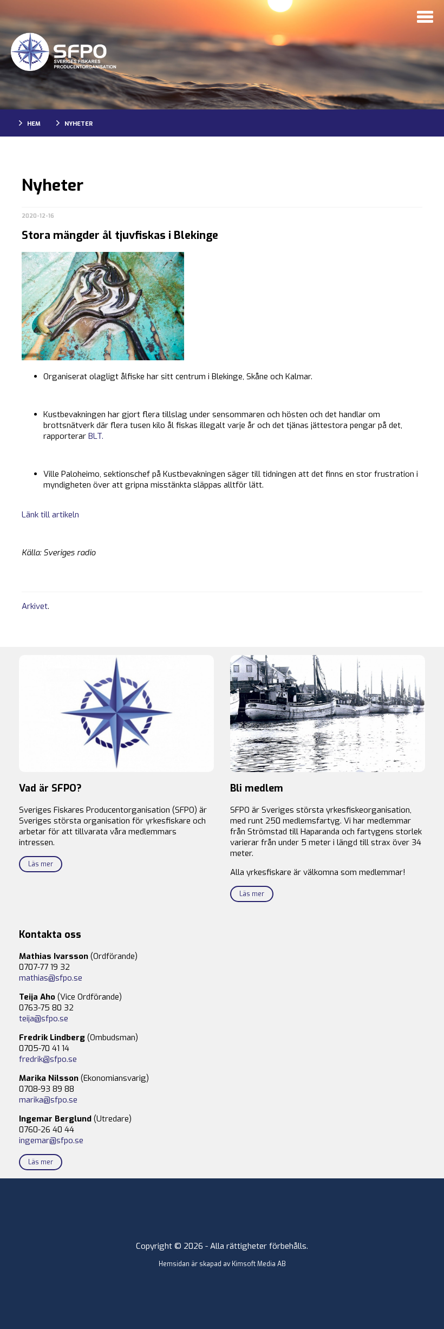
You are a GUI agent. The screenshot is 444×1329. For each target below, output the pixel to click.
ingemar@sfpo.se (51, 1140)
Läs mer (40, 864)
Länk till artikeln (50, 514)
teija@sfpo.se (43, 1018)
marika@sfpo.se (48, 1099)
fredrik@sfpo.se (48, 1059)
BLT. (97, 436)
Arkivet (35, 606)
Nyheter (78, 124)
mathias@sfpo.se (50, 978)
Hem (34, 124)
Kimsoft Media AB (259, 1264)
